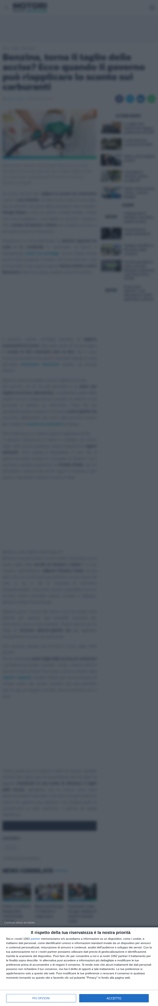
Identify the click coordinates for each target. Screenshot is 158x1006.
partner (35, 938)
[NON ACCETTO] (19, 922)
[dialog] (79, 966)
